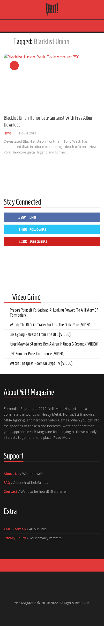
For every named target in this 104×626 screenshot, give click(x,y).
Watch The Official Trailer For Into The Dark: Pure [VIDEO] (50, 324)
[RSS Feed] (64, 613)
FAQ (7, 482)
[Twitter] (56, 613)
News (7, 133)
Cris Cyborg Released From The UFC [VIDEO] (40, 334)
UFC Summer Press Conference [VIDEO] (37, 353)
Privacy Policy (15, 538)
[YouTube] (48, 613)
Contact (10, 491)
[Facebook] (40, 613)
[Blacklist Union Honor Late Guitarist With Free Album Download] (52, 81)
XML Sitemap (15, 529)
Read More (62, 437)
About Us (11, 473)
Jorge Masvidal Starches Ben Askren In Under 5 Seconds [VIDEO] (54, 344)
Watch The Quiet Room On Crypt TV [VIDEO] (41, 363)
